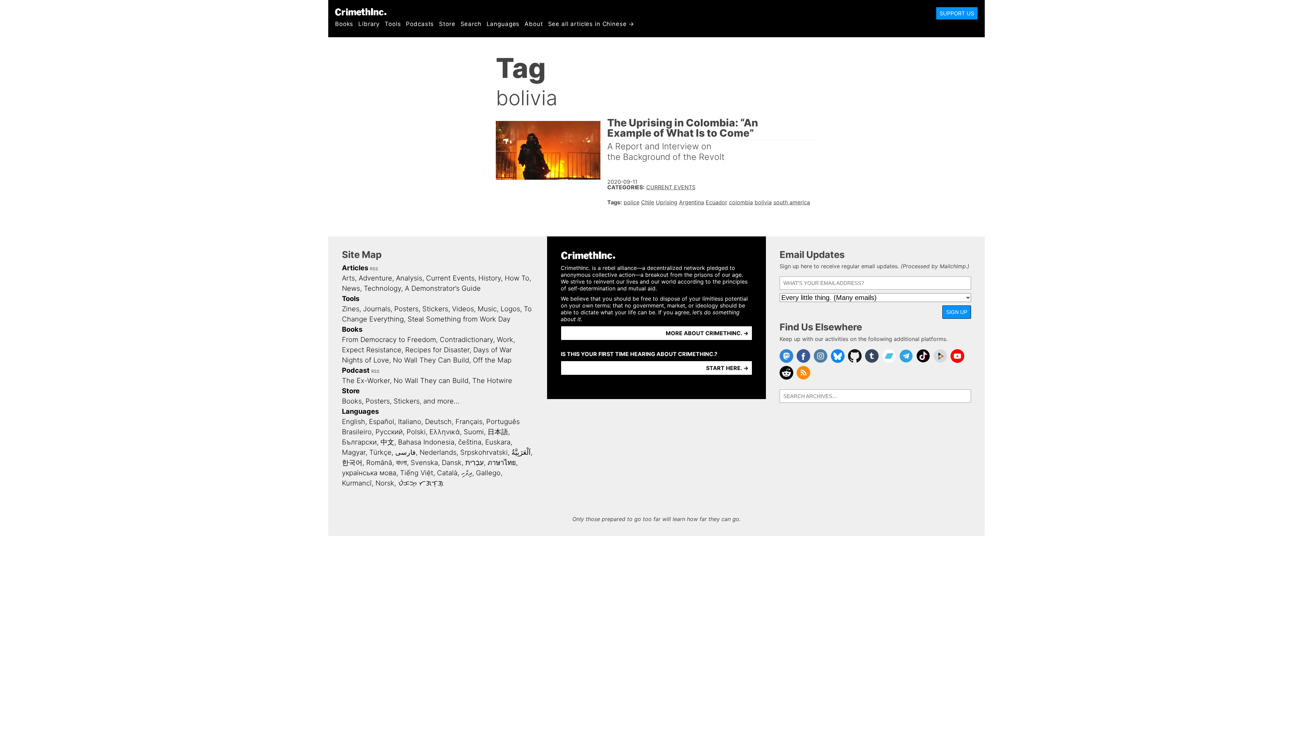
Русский (389, 432)
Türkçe (380, 452)
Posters (406, 309)
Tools (393, 23)
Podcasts (420, 23)
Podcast (356, 370)
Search (471, 23)
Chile (647, 202)
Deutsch (438, 422)
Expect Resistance (371, 350)
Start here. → (727, 368)
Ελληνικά (444, 432)
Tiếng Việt (416, 473)
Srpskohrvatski (484, 452)
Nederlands (438, 452)
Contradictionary (466, 340)
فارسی (405, 452)
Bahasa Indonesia (426, 442)
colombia (741, 202)
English (353, 422)
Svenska (424, 463)
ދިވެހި (466, 473)
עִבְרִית (474, 463)
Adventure (375, 278)
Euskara (497, 442)
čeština (469, 442)
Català (447, 473)
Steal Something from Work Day (459, 319)
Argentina (691, 202)
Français (468, 422)
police (631, 202)
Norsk (384, 483)
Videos (463, 309)
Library (369, 23)
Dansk (452, 463)
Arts (348, 278)
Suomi (474, 432)
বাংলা (401, 463)
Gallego (488, 473)
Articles (355, 268)
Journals (376, 309)
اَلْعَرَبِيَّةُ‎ (521, 452)
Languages (503, 23)
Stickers (435, 309)
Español (381, 422)
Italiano (409, 422)
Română (379, 463)
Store (447, 23)
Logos (510, 309)
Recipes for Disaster (437, 350)
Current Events (670, 187)
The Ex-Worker (366, 381)
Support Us (957, 13)
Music (487, 309)
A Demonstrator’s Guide (443, 288)
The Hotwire (492, 381)
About (534, 23)
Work (505, 340)
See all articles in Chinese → (591, 23)
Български (359, 442)
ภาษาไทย (502, 463)
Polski (416, 432)
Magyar (354, 452)
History (489, 278)
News (351, 288)
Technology (382, 288)
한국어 (352, 463)
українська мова (369, 473)
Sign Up (956, 312)
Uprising (666, 202)
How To (517, 278)
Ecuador (716, 202)
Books (344, 23)
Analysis (409, 278)
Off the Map (492, 360)
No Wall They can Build (431, 381)
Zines (350, 309)
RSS (374, 268)
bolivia (763, 202)
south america (791, 202)
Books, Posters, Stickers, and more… (401, 401)
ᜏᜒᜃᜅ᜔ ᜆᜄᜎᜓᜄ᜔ (420, 483)
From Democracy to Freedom (389, 340)
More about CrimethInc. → (707, 333)
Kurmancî (357, 483)
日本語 (498, 432)
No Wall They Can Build (431, 360)
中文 (387, 442)
